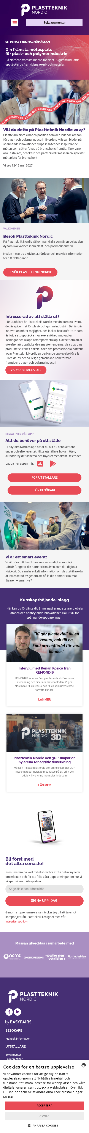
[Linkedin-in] (17, 1012)
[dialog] (44, 1096)
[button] (14, 22)
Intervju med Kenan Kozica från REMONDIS (45, 670)
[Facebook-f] (9, 1012)
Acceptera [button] (44, 1105)
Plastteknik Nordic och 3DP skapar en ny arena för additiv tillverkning (45, 760)
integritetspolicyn (17, 921)
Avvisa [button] (44, 1116)
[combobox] (83, 1065)
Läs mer (44, 699)
